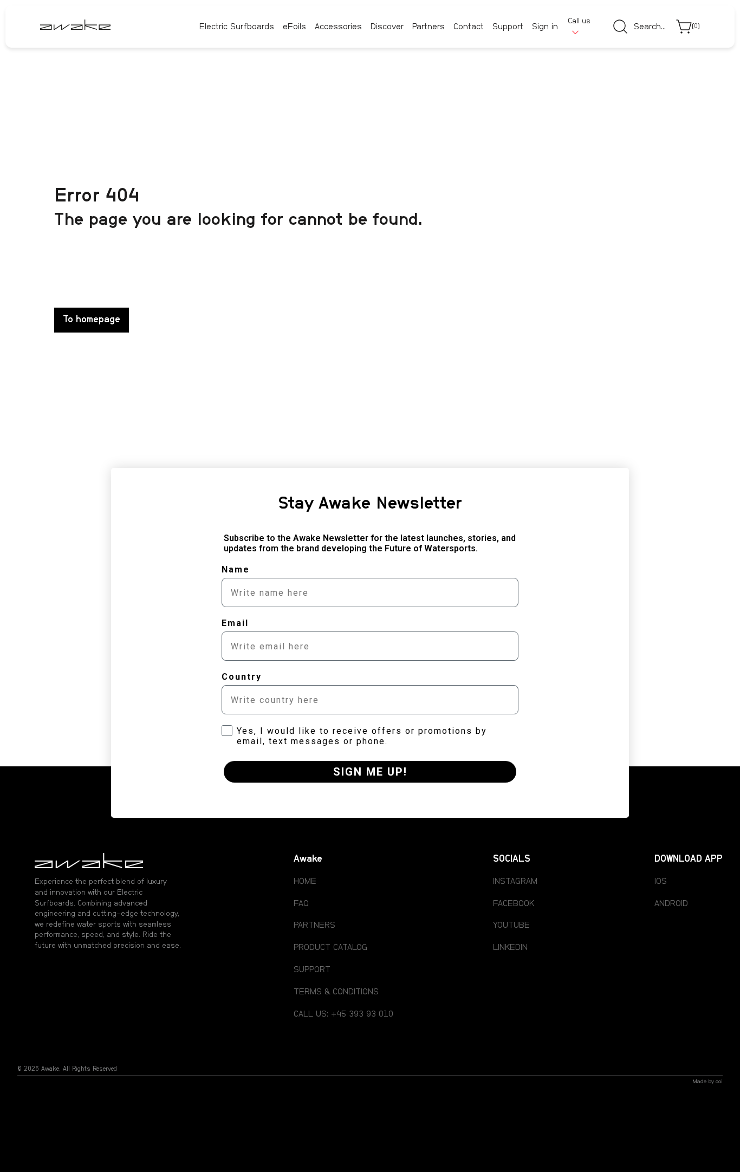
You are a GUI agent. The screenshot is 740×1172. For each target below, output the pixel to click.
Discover (387, 26)
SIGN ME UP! (370, 771)
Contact (468, 27)
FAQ (301, 903)
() (696, 26)
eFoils (294, 26)
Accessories (338, 26)
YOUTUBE (511, 925)
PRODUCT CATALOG (330, 947)
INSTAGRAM (515, 881)
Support (507, 27)
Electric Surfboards (236, 26)
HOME (305, 881)
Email (235, 623)
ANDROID (671, 903)
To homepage (91, 319)
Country (242, 677)
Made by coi (707, 1081)
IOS (660, 881)
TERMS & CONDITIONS (336, 991)
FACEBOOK (513, 903)
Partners (428, 27)
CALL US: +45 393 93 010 (343, 1014)
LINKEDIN (510, 947)
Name (236, 569)
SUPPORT (312, 969)
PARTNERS (314, 925)
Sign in (545, 27)
